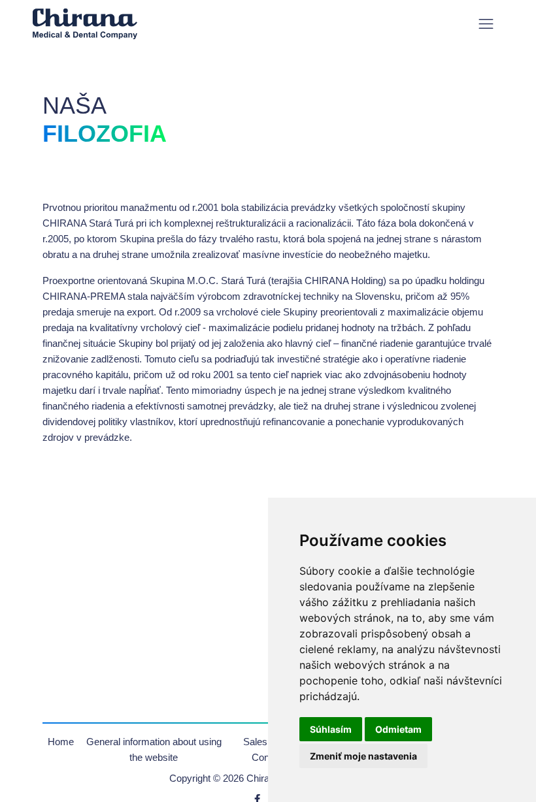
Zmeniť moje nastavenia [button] (363, 756)
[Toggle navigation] (486, 24)
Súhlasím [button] (331, 729)
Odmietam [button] (398, 729)
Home (61, 741)
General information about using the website (154, 749)
